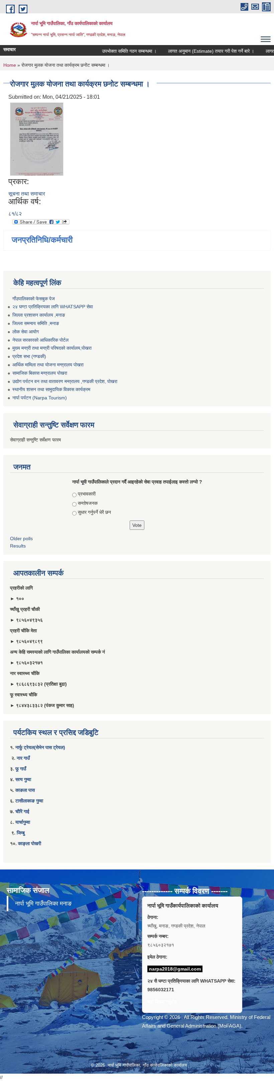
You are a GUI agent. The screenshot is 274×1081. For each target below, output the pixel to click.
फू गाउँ (20, 768)
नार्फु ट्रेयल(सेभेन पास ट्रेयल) (40, 747)
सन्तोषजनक (88, 503)
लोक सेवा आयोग (25, 331)
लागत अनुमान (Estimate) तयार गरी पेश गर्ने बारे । (202, 51)
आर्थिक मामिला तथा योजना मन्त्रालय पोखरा (48, 364)
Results (18, 546)
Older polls (21, 538)
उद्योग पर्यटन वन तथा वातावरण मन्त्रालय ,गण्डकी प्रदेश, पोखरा (64, 381)
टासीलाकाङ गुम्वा (29, 800)
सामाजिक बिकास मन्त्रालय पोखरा (39, 373)
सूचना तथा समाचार (26, 194)
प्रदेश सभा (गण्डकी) (29, 356)
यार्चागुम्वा (22, 822)
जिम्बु (21, 832)
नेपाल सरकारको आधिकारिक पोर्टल (40, 340)
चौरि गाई (22, 811)
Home (9, 65)
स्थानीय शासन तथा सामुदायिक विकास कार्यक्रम (51, 389)
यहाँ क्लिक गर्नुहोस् (162, 1001)
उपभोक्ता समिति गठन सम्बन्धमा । (120, 51)
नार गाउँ (23, 758)
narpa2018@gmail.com (175, 969)
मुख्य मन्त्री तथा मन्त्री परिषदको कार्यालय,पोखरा (52, 348)
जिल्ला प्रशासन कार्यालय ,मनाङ (38, 315)
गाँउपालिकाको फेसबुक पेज (33, 298)
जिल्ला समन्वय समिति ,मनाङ (35, 323)
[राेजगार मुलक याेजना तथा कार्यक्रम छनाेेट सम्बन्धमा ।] (36, 138)
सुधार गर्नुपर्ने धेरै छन (94, 512)
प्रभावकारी (87, 493)
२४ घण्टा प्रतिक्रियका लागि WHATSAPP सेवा (52, 306)
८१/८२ (15, 214)
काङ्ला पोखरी (29, 843)
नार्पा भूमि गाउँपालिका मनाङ (43, 903)
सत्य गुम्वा (23, 779)
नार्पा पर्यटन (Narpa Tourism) (39, 397)
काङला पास (25, 790)
